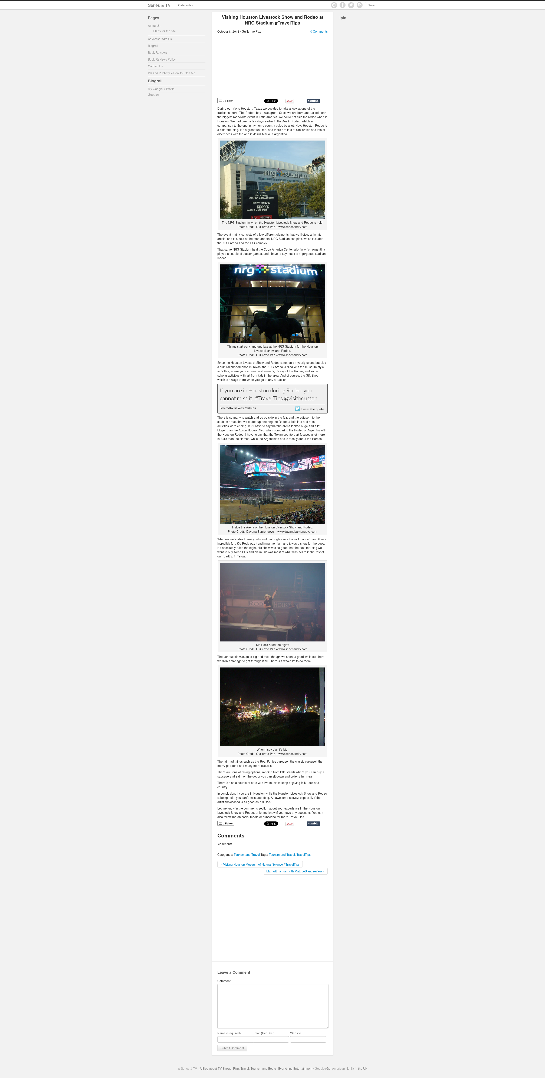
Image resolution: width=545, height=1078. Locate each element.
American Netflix (343, 1068)
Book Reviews (157, 52)
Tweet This (243, 407)
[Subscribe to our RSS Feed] (360, 5)
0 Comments (319, 31)
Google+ (153, 94)
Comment (224, 981)
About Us (154, 25)
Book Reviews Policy (162, 59)
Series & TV (159, 5)
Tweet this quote (312, 409)
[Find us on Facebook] (343, 5)
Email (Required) (264, 1033)
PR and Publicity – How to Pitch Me (171, 73)
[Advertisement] (253, 67)
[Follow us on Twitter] (351, 5)
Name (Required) (229, 1033)
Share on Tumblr (313, 101)
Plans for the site (164, 31)
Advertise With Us (160, 39)
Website (295, 1033)
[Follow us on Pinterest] (334, 5)
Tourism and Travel (247, 854)
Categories (186, 5)
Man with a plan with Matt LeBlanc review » (295, 871)
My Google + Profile (161, 89)
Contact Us (155, 66)
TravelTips (304, 854)
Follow (228, 100)
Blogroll (153, 46)
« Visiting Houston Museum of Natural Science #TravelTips (260, 864)
